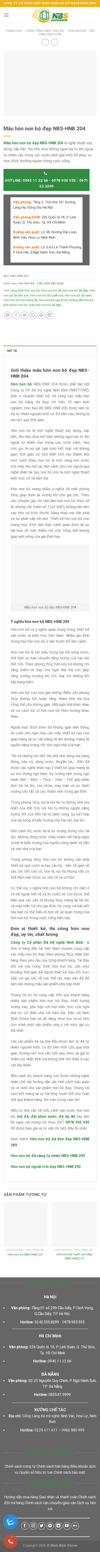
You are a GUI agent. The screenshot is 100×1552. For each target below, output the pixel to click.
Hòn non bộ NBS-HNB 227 (25, 1254)
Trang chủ (13, 31)
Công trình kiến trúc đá (45, 31)
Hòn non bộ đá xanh (78, 295)
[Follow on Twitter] (41, 1526)
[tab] (50, 350)
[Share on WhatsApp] (8, 315)
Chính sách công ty (20, 1466)
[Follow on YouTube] (67, 1526)
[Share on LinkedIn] (49, 315)
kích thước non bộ (15, 305)
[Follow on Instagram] (33, 1526)
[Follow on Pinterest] (50, 1526)
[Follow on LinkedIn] (58, 1526)
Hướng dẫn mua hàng (21, 1497)
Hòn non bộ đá (51, 290)
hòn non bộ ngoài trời (53, 300)
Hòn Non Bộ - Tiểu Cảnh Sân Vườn (41, 283)
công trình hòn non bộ (25, 290)
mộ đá (23, 1116)
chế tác (76, 384)
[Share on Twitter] (24, 315)
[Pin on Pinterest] (41, 315)
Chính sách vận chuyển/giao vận (50, 1503)
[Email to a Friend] (33, 315)
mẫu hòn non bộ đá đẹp (45, 305)
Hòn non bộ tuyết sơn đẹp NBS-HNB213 (74, 1256)
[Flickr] (75, 1526)
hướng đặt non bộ (81, 300)
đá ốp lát (68, 1116)
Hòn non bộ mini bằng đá (20, 300)
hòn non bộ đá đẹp (75, 290)
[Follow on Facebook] (25, 1526)
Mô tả (12, 350)
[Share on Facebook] (16, 315)
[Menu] (6, 15)
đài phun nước (44, 1116)
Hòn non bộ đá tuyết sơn (46, 295)
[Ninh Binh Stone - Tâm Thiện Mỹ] (50, 15)
